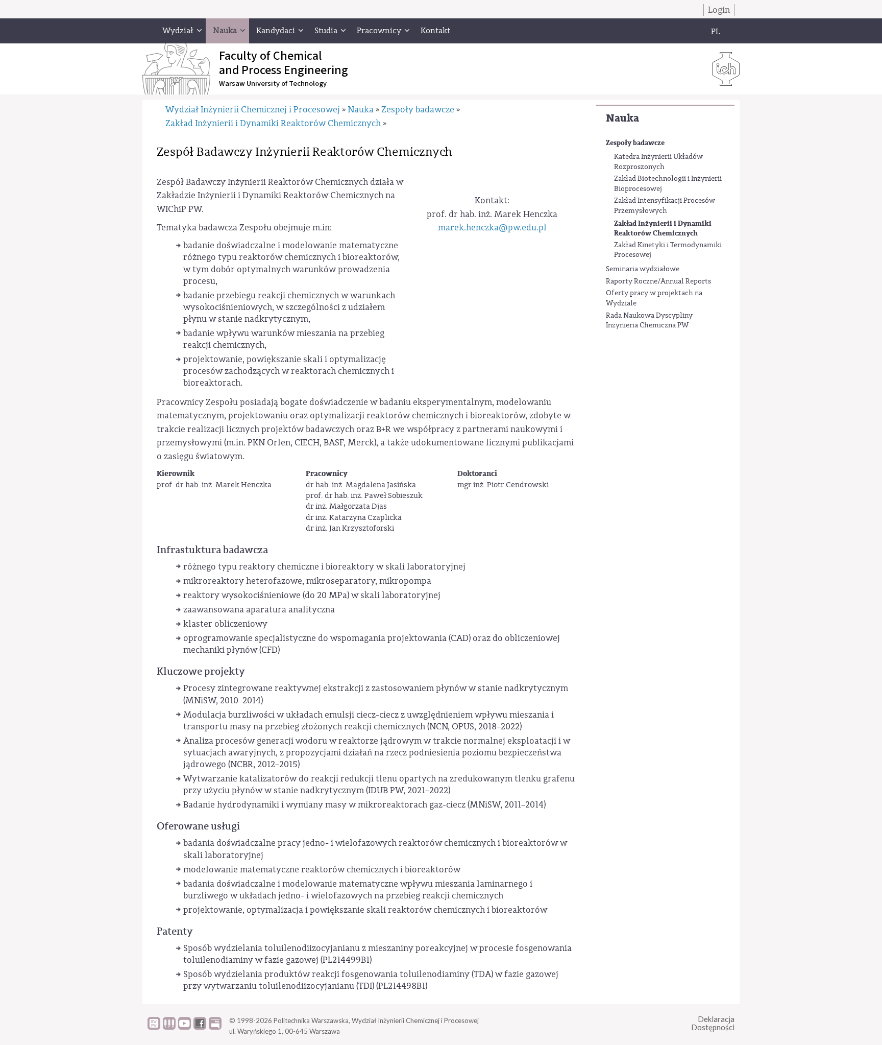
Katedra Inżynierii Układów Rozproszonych (658, 162)
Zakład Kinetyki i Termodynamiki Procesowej (668, 250)
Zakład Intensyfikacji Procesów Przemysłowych (664, 206)
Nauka (622, 118)
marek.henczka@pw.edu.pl (492, 227)
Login (719, 10)
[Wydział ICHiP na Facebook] (199, 1027)
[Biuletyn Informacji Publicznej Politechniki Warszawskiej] (215, 1027)
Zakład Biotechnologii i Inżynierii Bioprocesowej (668, 184)
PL (715, 32)
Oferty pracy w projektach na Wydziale (654, 298)
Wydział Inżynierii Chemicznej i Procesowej (252, 109)
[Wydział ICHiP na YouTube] (184, 1027)
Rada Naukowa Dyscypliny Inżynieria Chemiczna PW (649, 320)
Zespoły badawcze (635, 143)
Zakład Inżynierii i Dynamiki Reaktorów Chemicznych (663, 229)
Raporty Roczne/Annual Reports (658, 281)
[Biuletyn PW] (169, 1027)
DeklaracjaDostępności (712, 1023)
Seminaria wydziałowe (642, 269)
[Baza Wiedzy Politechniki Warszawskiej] (154, 1027)
